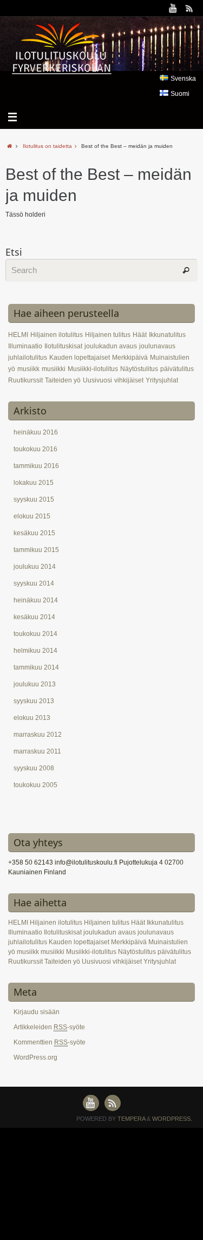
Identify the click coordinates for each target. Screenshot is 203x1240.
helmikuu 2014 (35, 650)
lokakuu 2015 (34, 482)
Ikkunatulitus (167, 335)
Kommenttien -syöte (50, 1042)
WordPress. (172, 1118)
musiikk (28, 369)
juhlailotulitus (27, 357)
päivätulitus (177, 369)
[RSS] (189, 8)
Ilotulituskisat (63, 346)
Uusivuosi (97, 380)
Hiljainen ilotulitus (56, 335)
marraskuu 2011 (37, 751)
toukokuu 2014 (35, 634)
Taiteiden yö (63, 380)
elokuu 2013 (32, 718)
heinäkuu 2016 (36, 432)
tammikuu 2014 (36, 667)
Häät (140, 335)
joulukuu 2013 (35, 684)
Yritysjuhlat (162, 380)
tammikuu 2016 (36, 466)
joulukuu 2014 (35, 566)
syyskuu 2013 (34, 701)
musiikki (54, 369)
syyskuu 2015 (34, 499)
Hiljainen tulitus (107, 335)
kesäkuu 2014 (34, 617)
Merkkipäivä (130, 357)
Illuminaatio (25, 346)
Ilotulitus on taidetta (47, 146)
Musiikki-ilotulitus (93, 369)
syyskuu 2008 (34, 768)
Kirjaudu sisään (37, 1012)
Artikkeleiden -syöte (49, 1027)
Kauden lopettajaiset (79, 357)
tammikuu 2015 (36, 550)
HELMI (18, 335)
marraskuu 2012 (38, 734)
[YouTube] (173, 8)
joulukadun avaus (110, 346)
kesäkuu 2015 (34, 533)
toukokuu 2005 (35, 785)
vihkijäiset (128, 380)
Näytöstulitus (139, 369)
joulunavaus (157, 346)
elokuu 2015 (32, 516)
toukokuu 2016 (35, 449)
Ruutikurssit (25, 380)
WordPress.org (35, 1057)
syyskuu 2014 (34, 583)
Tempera (131, 1118)
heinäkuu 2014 (36, 600)
